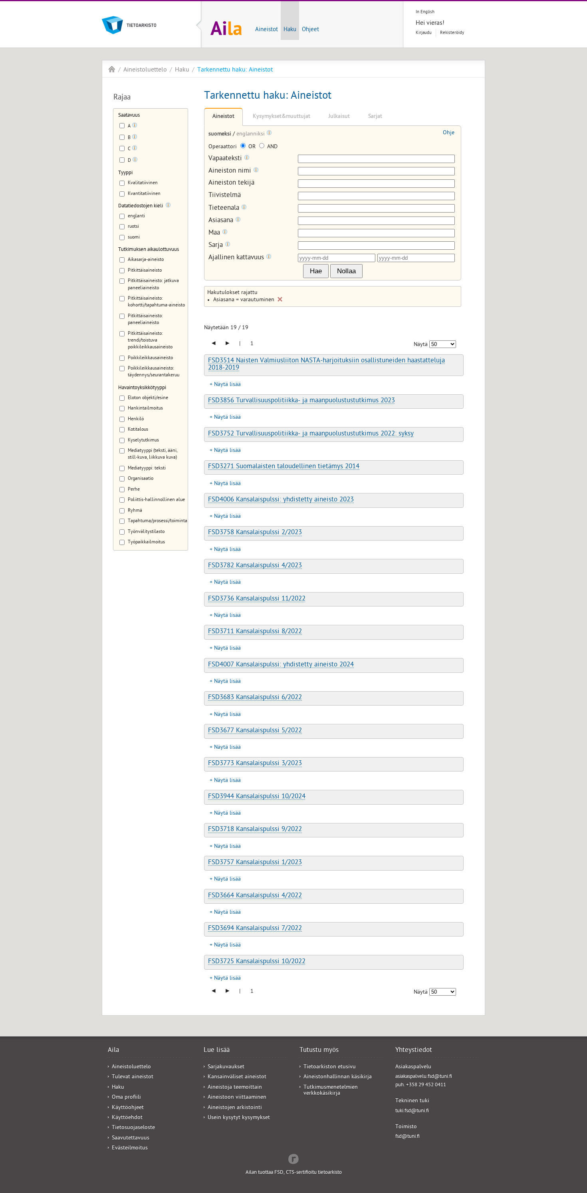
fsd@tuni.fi (407, 1137)
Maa (215, 233)
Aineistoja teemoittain (235, 1087)
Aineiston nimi (230, 171)
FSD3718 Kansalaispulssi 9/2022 (255, 830)
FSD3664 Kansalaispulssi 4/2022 (255, 896)
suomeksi (220, 134)
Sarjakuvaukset (226, 1067)
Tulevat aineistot (132, 1077)
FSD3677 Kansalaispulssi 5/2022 (255, 731)
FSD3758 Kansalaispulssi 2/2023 (255, 533)
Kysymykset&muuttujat (281, 116)
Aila (111, 69)
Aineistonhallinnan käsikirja (337, 1077)
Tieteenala (224, 208)
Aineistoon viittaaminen (237, 1097)
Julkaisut (339, 116)
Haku (290, 30)
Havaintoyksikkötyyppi (142, 388)
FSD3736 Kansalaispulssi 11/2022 (256, 599)
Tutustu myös (319, 1051)
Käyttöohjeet (128, 1108)
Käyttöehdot (127, 1118)
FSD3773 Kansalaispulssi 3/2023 (255, 764)
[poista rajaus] (280, 299)
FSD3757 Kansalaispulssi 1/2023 (255, 863)
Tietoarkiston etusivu (329, 1067)
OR (252, 147)
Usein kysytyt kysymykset (239, 1118)
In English (425, 12)
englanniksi (251, 134)
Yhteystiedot (413, 1051)
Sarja (216, 245)
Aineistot (266, 30)
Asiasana (221, 221)
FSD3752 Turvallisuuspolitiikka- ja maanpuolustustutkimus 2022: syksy (311, 434)
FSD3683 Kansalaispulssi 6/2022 (255, 698)
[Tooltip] (134, 126)
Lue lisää (217, 1051)
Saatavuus (129, 116)
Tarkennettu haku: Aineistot (235, 70)
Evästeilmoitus (130, 1148)
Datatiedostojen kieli (140, 206)
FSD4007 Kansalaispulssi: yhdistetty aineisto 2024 (281, 665)
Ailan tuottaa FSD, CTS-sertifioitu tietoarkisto (294, 1173)
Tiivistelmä (224, 196)
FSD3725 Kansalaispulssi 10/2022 (256, 962)
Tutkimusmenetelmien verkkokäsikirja (330, 1090)
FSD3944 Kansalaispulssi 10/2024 (256, 797)
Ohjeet (310, 30)
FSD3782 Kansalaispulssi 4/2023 (255, 566)
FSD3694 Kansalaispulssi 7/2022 (255, 929)
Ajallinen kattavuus (237, 258)
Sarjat (375, 116)
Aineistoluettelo (145, 70)
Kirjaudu (424, 33)
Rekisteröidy (452, 33)
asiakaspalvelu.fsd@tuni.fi (423, 1077)
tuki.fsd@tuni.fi (412, 1111)
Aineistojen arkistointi (235, 1108)
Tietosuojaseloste (133, 1128)
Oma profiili (126, 1097)
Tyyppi (125, 173)
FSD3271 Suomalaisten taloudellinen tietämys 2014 (283, 467)
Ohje (448, 133)
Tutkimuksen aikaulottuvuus (148, 250)
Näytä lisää (227, 385)
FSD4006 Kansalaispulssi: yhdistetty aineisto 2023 (281, 500)
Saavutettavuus (130, 1138)
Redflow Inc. (293, 1158)
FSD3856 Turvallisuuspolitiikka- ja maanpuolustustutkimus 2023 (301, 401)
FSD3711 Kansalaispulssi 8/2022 (255, 632)
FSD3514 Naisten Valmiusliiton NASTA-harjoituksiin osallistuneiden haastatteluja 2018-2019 (326, 364)
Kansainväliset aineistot (237, 1077)
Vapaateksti (226, 159)
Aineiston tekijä (231, 183)
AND (272, 147)
